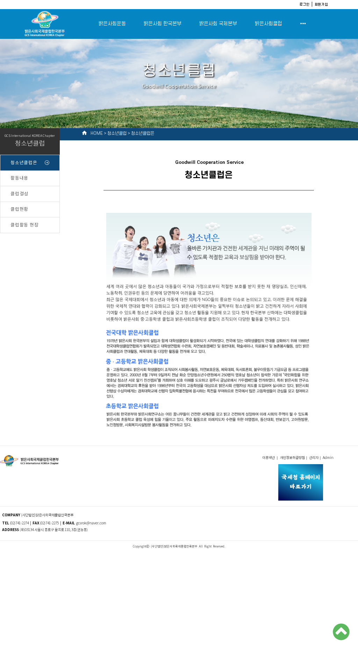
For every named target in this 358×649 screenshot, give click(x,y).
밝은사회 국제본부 (218, 23)
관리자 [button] (313, 458)
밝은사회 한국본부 (162, 23)
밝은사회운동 (112, 23)
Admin (328, 458)
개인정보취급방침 (292, 458)
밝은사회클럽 (268, 23)
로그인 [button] (305, 4)
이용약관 (268, 458)
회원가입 (321, 4)
